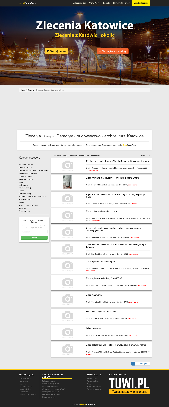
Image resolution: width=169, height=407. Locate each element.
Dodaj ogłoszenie (141, 2)
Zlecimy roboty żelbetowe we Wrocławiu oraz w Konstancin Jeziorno (117, 160)
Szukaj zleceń (57, 51)
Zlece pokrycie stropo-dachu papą (101, 211)
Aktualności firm (25, 389)
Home (23, 90)
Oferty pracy (24, 381)
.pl (27, 2)
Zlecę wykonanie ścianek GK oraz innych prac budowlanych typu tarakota (116, 245)
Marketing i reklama (26, 179)
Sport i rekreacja (25, 199)
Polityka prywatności (94, 389)
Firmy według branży (121, 2)
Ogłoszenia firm (79, 2)
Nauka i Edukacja (25, 188)
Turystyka (22, 208)
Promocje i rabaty (26, 386)
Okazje (21, 191)
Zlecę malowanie (94, 294)
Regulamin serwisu (94, 386)
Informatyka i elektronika (28, 173)
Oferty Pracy (94, 2)
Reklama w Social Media (51, 394)
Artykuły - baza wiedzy (28, 394)
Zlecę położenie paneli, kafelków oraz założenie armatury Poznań (116, 344)
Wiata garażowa (93, 328)
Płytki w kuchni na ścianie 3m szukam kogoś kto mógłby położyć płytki (115, 195)
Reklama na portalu (49, 381)
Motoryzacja (23, 185)
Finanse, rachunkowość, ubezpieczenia (33, 170)
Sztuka (21, 202)
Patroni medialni (93, 381)
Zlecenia (106, 2)
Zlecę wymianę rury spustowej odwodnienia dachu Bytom (112, 177)
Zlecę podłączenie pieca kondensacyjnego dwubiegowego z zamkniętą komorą (113, 229)
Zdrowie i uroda (24, 211)
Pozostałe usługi (25, 193)
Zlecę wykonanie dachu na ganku (101, 261)
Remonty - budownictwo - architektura (33, 196)
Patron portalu (92, 378)
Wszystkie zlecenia (26, 164)
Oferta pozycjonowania (50, 392)
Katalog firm (24, 392)
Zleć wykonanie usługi (113, 51)
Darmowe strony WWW (50, 384)
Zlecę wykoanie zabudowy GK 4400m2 (104, 278)
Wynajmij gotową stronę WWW (53, 389)
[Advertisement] (88, 112)
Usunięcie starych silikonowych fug (102, 311)
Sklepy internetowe (49, 397)
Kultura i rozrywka (25, 176)
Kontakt (89, 384)
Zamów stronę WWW (50, 386)
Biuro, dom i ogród (25, 167)
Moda (21, 182)
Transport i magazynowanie (29, 205)
